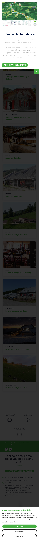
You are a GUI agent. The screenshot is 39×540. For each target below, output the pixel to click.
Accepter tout (19, 526)
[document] (19, 270)
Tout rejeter (19, 536)
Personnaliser (19, 531)
